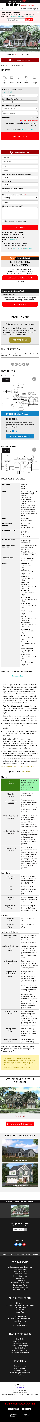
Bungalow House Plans (20, 1269)
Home (3, 65)
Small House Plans (20, 1321)
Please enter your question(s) (13, 206)
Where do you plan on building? (14, 195)
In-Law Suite (20, 1310)
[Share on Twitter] (24, 364)
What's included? (7, 92)
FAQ (22, 1254)
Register (29, 9)
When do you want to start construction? (16, 175)
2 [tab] (18, 53)
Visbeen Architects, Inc (20, 1350)
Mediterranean (20, 1280)
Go (25, 1229)
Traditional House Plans (20, 1287)
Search (4, 1254)
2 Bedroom (20, 1303)
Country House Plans (17, 65)
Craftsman (20, 1278)
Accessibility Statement (32, 1394)
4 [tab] (24, 53)
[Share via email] (12, 364)
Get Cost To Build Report (20, 278)
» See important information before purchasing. (18, 766)
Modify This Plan (20, 340)
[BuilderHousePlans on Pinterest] (24, 1244)
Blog (17, 1254)
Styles (11, 1254)
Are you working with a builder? (13, 188)
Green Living (20, 1339)
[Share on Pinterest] (27, 364)
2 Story (20, 1323)
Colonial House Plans (20, 1274)
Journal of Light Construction (20, 1373)
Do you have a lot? (8, 181)
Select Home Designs (20, 1343)
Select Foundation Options (12, 99)
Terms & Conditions (16, 16)
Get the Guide (20, 304)
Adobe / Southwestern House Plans (20, 1267)
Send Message (20, 227)
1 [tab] (15, 53)
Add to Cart (20, 136)
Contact (35, 1254)
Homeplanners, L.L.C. (20, 1341)
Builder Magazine (20, 1370)
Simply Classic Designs (20, 1346)
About (28, 1254)
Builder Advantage (20, 1368)
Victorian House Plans (20, 1289)
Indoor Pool (20, 1312)
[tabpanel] (20, 38)
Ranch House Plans (20, 1285)
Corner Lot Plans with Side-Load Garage (20, 1305)
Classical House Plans (20, 1272)
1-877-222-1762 (27, 129)
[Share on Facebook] (20, 364)
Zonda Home (20, 1375)
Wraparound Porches (20, 1325)
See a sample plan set (20, 676)
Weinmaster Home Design (20, 1352)
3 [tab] (21, 53)
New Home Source (20, 1366)
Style (7, 65)
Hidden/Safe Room (20, 1307)
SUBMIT (29, 20)
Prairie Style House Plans (20, 1283)
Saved (24, 9)
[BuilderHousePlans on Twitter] (20, 1244)
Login (34, 9)
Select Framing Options (11, 106)
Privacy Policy (29, 16)
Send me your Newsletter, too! (15, 221)
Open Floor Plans (20, 1316)
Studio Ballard (20, 1348)
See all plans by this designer (20, 1124)
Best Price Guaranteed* (29, 120)
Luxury (20, 1314)
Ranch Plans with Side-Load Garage (20, 1319)
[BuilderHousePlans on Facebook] (16, 1244)
